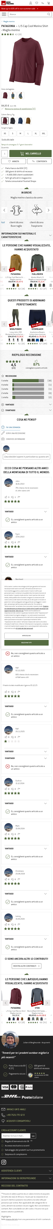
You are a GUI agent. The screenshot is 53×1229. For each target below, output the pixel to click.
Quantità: (5, 147)
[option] (26, 62)
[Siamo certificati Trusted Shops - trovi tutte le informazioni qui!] (30, 1075)
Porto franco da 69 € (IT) (16, 168)
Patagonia (8, 26)
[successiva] (49, 269)
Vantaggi (9, 511)
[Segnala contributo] (19, 497)
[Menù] (4, 14)
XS (5, 133)
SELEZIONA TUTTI (26, 643)
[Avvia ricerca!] (49, 14)
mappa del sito (12, 1219)
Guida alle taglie (8, 139)
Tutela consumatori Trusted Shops (20, 181)
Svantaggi (10, 758)
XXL (43, 133)
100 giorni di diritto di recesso (18, 171)
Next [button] (49, 210)
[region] (26, 614)
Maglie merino (9, 21)
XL (36, 133)
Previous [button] (4, 210)
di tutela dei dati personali (24, 628)
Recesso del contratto (14, 1185)
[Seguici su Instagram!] (5, 1163)
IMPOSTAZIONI (26, 636)
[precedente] (4, 269)
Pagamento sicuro (17, 1073)
